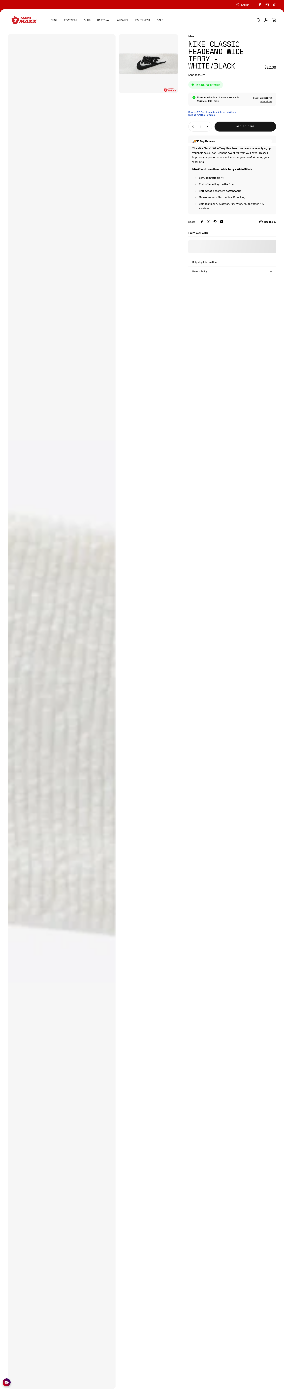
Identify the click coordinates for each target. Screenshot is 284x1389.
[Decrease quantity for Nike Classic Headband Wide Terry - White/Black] (192, 126)
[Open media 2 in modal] (148, 63)
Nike (191, 36)
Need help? (270, 221)
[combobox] (245, 4)
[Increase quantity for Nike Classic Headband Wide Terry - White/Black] (208, 126)
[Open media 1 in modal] (62, 711)
